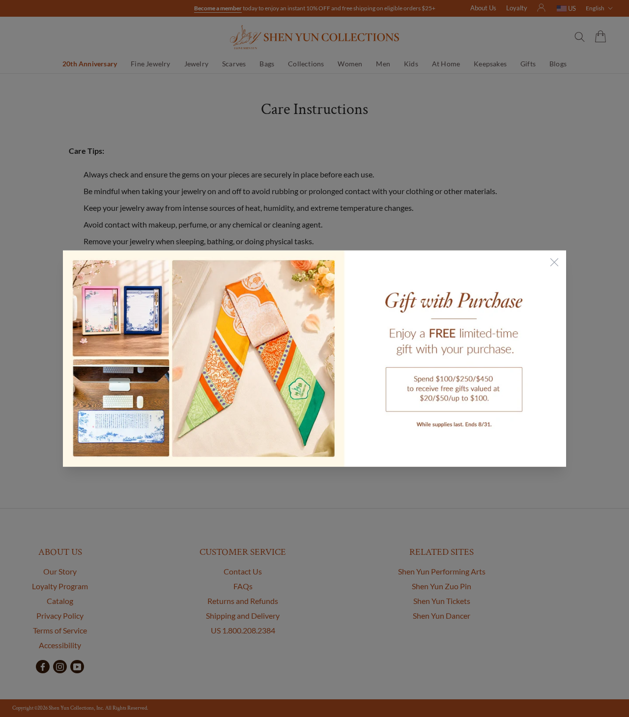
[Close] (554, 262)
